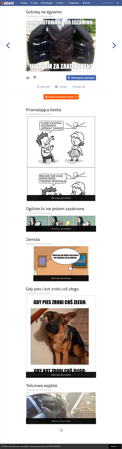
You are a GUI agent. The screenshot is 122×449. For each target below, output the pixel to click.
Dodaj (24, 3)
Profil (87, 3)
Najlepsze (74, 3)
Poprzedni (45, 86)
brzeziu (51, 16)
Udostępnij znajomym (82, 77)
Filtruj (60, 3)
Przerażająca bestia (43, 110)
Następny (77, 86)
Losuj (35, 3)
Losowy (63, 86)
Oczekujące (48, 3)
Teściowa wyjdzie (41, 386)
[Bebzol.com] (8, 3)
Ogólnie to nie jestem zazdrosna (55, 209)
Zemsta (33, 240)
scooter (48, 114)
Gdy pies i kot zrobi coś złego (52, 289)
